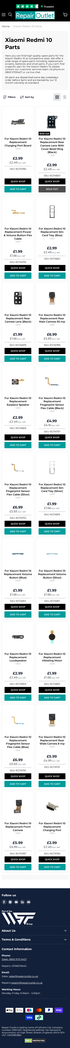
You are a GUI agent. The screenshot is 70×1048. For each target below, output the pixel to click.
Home (6, 26)
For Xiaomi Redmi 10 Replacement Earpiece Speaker (18, 401)
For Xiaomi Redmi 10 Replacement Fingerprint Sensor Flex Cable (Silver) (18, 489)
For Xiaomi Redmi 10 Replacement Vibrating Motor (52, 657)
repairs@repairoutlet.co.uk (26, 982)
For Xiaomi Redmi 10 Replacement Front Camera (18, 827)
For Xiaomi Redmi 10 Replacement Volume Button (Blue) (18, 574)
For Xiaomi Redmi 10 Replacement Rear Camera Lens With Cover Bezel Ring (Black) (52, 145)
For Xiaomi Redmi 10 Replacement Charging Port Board (18, 142)
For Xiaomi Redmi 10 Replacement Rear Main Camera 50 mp (52, 318)
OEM (17, 148)
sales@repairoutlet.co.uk (23, 976)
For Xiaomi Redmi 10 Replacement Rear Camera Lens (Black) (18, 318)
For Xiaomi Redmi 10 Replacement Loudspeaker (18, 657)
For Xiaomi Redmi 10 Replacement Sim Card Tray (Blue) (52, 232)
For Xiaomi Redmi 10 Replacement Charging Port (52, 827)
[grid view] (57, 97)
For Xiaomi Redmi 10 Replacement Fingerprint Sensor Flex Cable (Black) (52, 403)
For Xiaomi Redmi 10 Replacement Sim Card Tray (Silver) (52, 488)
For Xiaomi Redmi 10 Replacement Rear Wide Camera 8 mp (52, 740)
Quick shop (18, 181)
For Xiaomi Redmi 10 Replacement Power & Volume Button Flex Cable (18, 233)
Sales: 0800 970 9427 (14, 959)
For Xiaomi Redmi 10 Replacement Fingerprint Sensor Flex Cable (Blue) (18, 742)
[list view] (64, 97)
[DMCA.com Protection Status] (35, 1042)
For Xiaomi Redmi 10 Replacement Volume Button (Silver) (52, 574)
